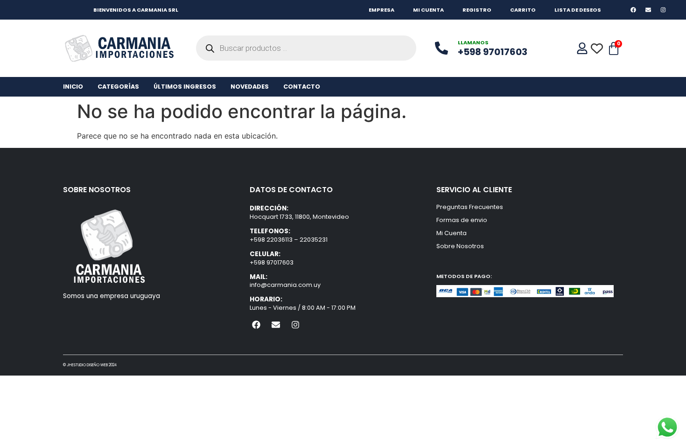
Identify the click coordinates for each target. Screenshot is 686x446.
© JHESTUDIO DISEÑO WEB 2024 (90, 365)
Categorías (118, 87)
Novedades (250, 87)
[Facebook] (633, 9)
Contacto (301, 87)
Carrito (523, 10)
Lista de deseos (577, 10)
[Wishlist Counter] (597, 49)
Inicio (73, 87)
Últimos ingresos (185, 87)
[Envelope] (648, 9)
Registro (476, 10)
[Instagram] (663, 9)
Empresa (381, 10)
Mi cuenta (428, 10)
